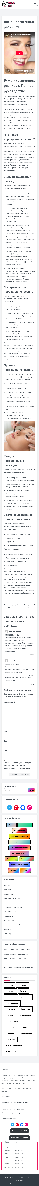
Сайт (6, 750)
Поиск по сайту (10, 786)
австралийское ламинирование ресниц (19, 967)
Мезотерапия (9, 894)
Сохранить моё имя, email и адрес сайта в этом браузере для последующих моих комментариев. (18, 765)
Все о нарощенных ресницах (15, 569)
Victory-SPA (22, 1177)
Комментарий (10, 702)
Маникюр (7, 929)
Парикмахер (8, 916)
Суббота (6, 1163)
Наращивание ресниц (12, 898)
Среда (6, 1153)
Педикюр (7, 934)
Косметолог (8, 890)
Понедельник (9, 1147)
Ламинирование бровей (13, 907)
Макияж (7, 885)
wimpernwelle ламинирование (15, 958)
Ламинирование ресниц (13, 903)
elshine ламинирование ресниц (15, 963)
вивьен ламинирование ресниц (16, 954)
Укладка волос (9, 920)
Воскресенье (8, 1167)
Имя (5, 731)
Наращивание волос (11, 912)
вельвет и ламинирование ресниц (17, 950)
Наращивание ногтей (12, 925)
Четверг (7, 1157)
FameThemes (25, 1183)
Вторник (7, 1150)
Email (6, 741)
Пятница (7, 1160)
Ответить (30, 655)
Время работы (11, 1142)
